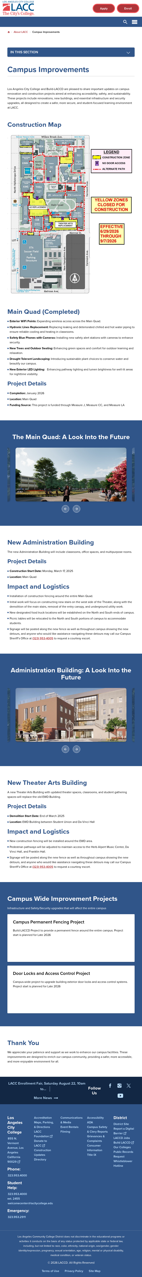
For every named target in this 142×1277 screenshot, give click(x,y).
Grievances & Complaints (96, 1138)
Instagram (119, 1085)
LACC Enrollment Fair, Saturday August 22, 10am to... (46, 1086)
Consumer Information (94, 1147)
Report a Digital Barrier (124, 1130)
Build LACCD (122, 1142)
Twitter (128, 1085)
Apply (104, 8)
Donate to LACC (40, 1143)
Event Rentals (69, 1127)
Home (8, 32)
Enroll (128, 8)
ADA (90, 1122)
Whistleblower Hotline (123, 1163)
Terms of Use (50, 1271)
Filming (65, 1131)
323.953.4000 (17, 1175)
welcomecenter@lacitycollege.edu (30, 1203)
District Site (121, 1124)
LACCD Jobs (122, 1138)
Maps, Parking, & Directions (44, 1124)
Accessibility (95, 1118)
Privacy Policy (74, 1271)
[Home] (43, 8)
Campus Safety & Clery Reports (97, 1129)
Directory (40, 1159)
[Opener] (138, 1100)
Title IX (91, 1155)
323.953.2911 (17, 1217)
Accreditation (43, 1118)
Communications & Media (71, 1120)
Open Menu (134, 22)
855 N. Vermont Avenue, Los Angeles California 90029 (15, 1150)
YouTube (120, 1095)
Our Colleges (122, 1147)
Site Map (94, 1271)
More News (43, 1098)
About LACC (21, 32)
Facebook (110, 1085)
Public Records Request (123, 1154)
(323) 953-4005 (42, 638)
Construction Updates (42, 1152)
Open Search (125, 22)
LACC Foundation (41, 1133)
